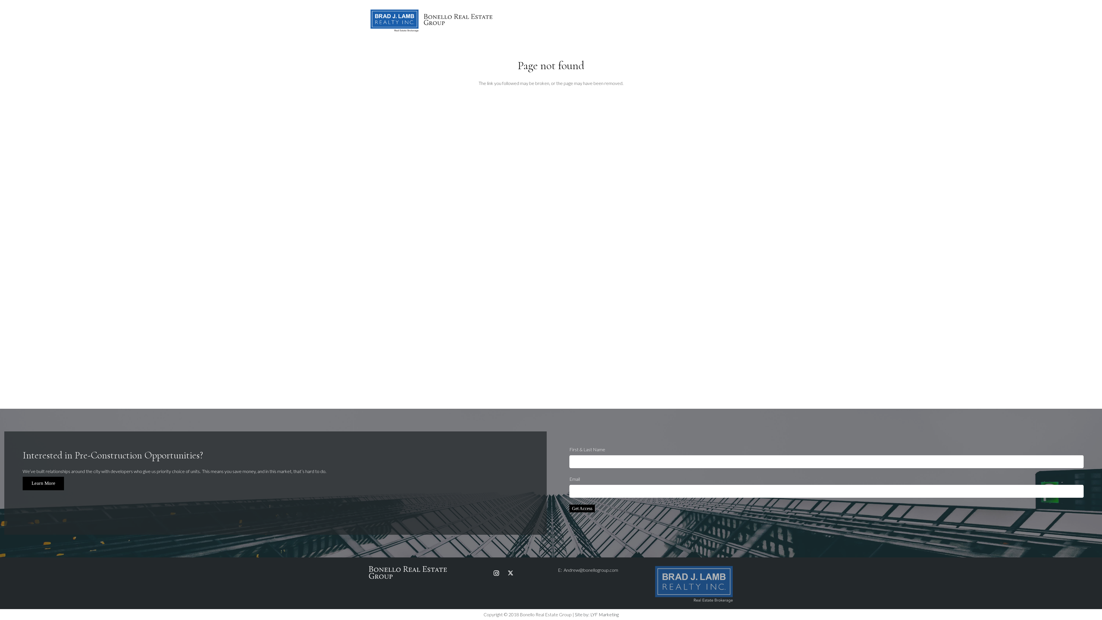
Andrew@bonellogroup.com (591, 570)
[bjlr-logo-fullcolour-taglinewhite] (694, 567)
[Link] (431, 20)
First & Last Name (587, 449)
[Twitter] (510, 573)
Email (574, 479)
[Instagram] (496, 573)
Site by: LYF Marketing (597, 614)
